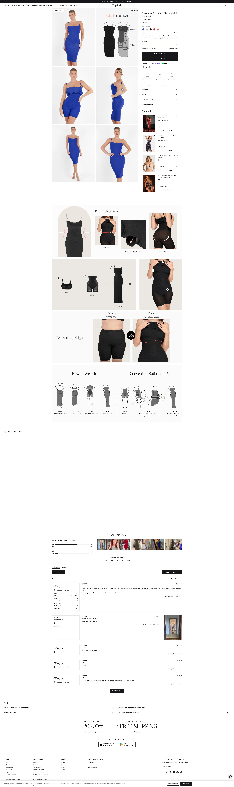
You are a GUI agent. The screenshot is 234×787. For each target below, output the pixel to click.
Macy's (90, 764)
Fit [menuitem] (112, 560)
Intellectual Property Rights (13, 779)
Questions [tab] (64, 568)
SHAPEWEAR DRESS (21, 5)
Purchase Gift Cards (38, 769)
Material (144, 94)
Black (151, 29)
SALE (67, 5)
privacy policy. (30, 785)
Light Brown (158, 29)
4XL (168, 35)
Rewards (35, 764)
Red (154, 29)
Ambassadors (36, 767)
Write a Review (173, 572)
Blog (62, 764)
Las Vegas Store (74, 5)
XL (155, 35)
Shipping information (147, 104)
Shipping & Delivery (11, 774)
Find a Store (9, 769)
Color (146, 26)
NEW (13, 5)
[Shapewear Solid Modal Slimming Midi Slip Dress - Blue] (2, 516)
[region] (139, 544)
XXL (160, 35)
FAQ (7, 762)
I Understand (186, 783)
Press (62, 767)
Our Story (63, 762)
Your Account (9, 767)
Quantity (144, 41)
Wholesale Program (38, 772)
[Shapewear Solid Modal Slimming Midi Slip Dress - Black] (8, 516)
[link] (117, 5)
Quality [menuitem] (128, 560)
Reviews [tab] (56, 568)
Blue (143, 29)
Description (145, 89)
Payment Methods (10, 772)
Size (160, 33)
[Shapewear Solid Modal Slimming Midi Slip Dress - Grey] (5, 516)
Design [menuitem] (106, 560)
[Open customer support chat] (230, 776)
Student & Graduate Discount (40, 774)
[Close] (231, 784)
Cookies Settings (173, 783)
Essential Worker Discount (40, 779)
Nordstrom (91, 762)
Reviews (63, 769)
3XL (164, 35)
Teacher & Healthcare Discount (41, 777)
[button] (73, 37)
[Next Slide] (180, 544)
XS (142, 35)
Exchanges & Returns (11, 777)
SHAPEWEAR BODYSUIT (52, 5)
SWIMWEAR (42, 5)
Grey (147, 29)
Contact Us (9, 764)
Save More (36, 762)
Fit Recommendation (147, 99)
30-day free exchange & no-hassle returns (155, 85)
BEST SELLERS (7, 5)
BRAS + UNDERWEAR (32, 5)
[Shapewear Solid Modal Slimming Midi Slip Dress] (29, 474)
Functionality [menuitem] (119, 560)
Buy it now (160, 58)
